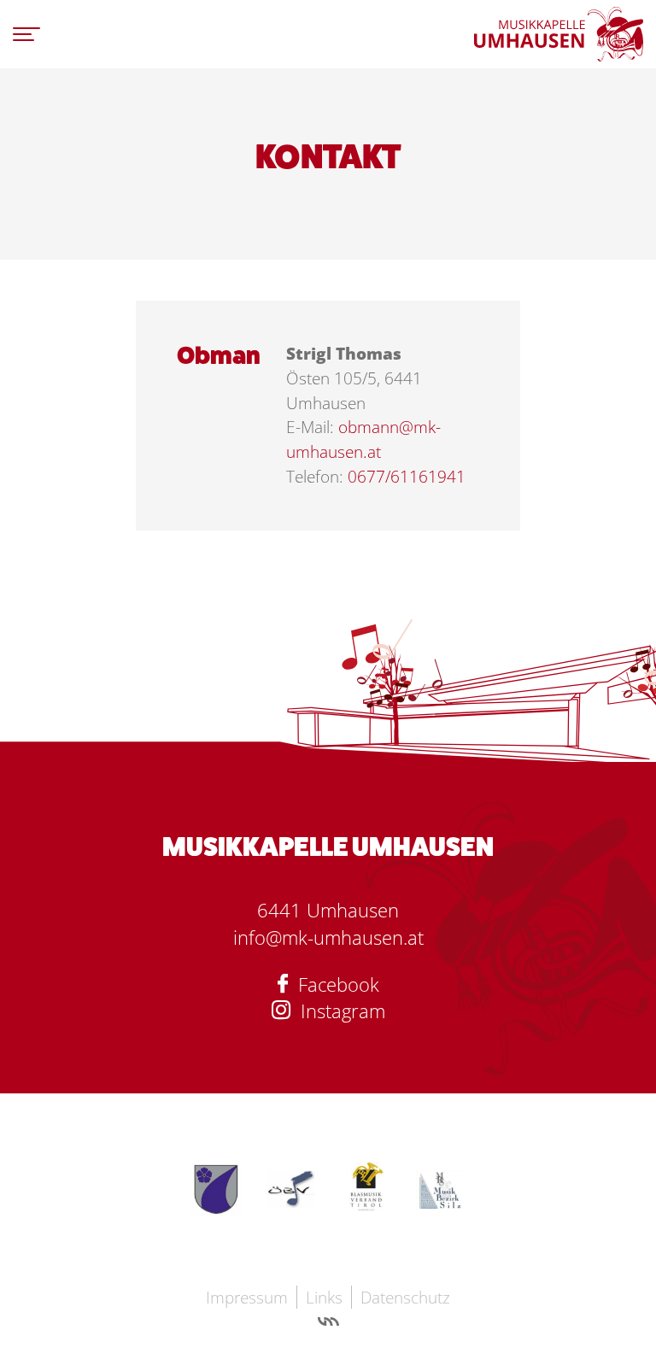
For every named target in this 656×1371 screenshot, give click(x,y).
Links (324, 1297)
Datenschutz (405, 1297)
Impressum (247, 1297)
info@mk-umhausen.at (328, 937)
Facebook (333, 984)
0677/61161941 (407, 476)
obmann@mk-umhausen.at (363, 439)
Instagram (337, 1011)
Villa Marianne (328, 1323)
